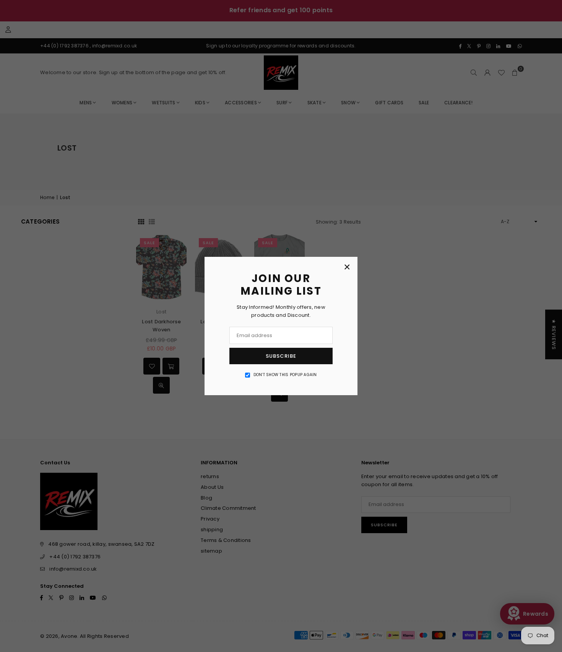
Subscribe (281, 356)
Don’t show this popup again (285, 375)
